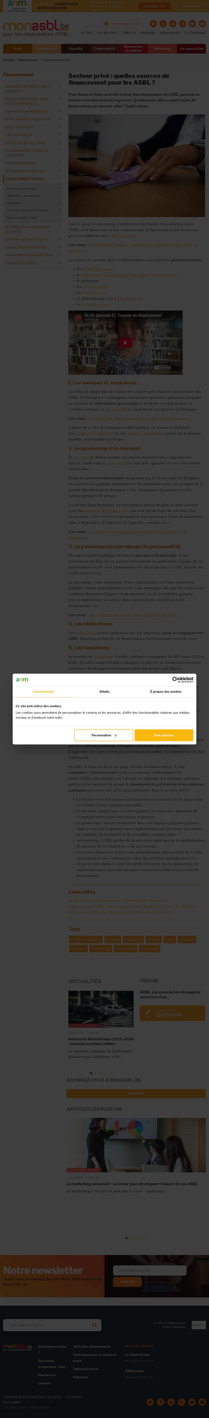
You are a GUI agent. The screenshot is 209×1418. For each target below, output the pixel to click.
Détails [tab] (105, 691)
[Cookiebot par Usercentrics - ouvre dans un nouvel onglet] (175, 680)
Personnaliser (101, 735)
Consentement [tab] (43, 691)
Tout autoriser (164, 735)
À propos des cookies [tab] (165, 691)
